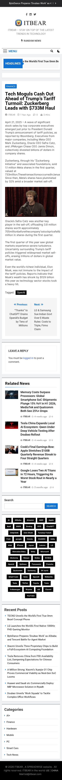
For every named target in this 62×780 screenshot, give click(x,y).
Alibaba (18, 520)
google (19, 539)
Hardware (12, 728)
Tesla (15, 583)
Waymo (29, 589)
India (53, 539)
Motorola (14, 558)
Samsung (32, 570)
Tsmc (46, 583)
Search (8, 500)
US (47, 770)
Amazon (30, 520)
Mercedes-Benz (19, 552)
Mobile (10, 735)
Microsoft (45, 552)
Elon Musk (28, 533)
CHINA (54, 770)
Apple (51, 520)
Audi (9, 526)
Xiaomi (48, 589)
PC (8, 741)
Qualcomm (17, 570)
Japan (31, 545)
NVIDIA (48, 558)
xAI (38, 589)
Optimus (23, 564)
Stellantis (49, 577)
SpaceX (36, 577)
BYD (39, 526)
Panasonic (36, 564)
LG (52, 545)
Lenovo (42, 545)
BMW (18, 526)
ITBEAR (11, 114)
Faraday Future (44, 533)
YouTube (30, 596)
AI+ (8, 715)
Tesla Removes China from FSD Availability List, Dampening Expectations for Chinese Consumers (30, 660)
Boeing (29, 526)
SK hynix (44, 570)
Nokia (37, 558)
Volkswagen (15, 589)
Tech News (12, 754)
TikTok (25, 583)
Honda (30, 539)
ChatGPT (50, 526)
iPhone (20, 545)
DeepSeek (14, 533)
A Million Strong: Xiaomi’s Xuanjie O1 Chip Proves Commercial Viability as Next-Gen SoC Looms (31, 673)
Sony (25, 577)
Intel (10, 545)
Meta (33, 552)
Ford (8, 539)
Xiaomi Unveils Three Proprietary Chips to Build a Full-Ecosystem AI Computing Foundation (27, 3)
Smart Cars (13, 577)
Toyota (36, 583)
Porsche (49, 564)
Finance (11, 86)
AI (9, 520)
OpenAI (21, 292)
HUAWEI (41, 539)
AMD (41, 520)
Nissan (26, 558)
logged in (28, 358)
